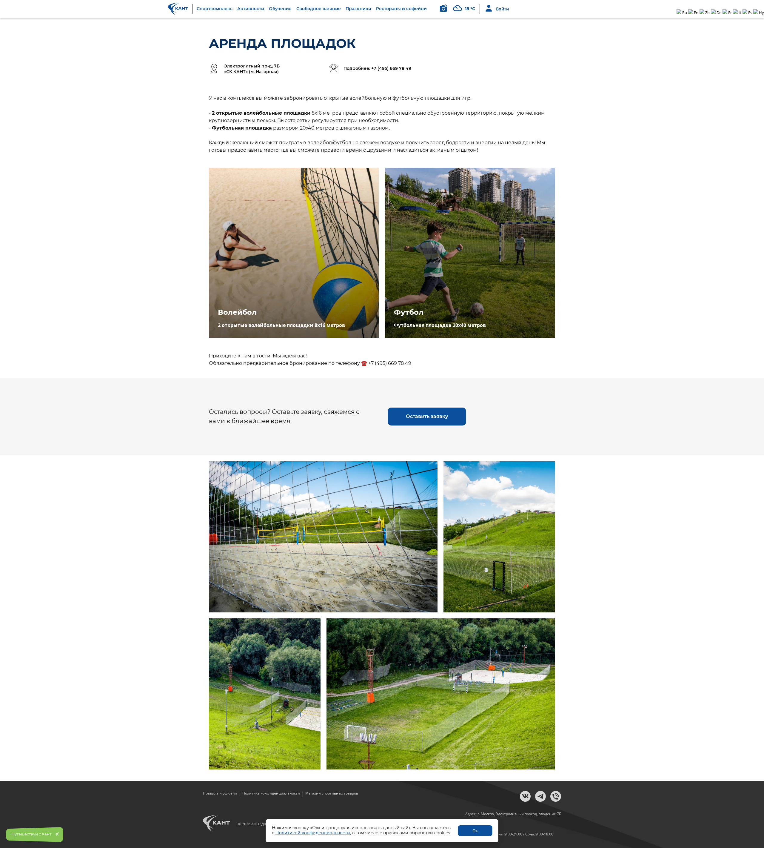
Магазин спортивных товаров (331, 793)
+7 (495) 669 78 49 (389, 363)
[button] (427, 416)
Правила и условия (220, 793)
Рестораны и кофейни (401, 8)
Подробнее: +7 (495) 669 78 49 (377, 68)
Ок (475, 830)
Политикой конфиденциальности (312, 832)
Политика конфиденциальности (271, 793)
